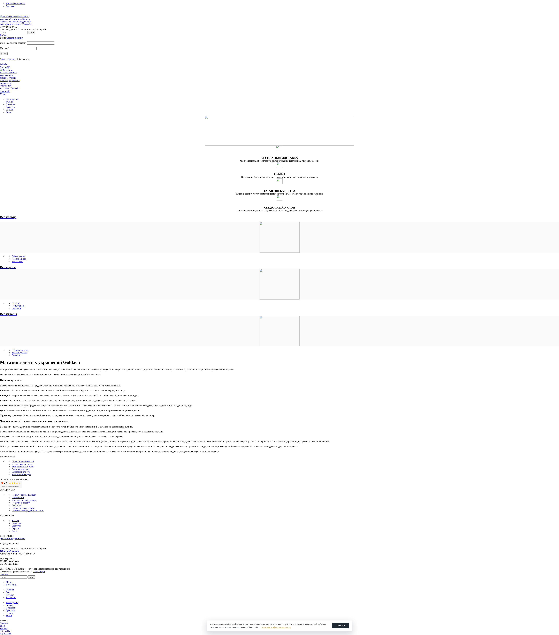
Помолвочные (19, 259)
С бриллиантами (20, 350)
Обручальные (18, 256)
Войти (3, 54)
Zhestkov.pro (39, 571)
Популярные (18, 305)
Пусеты (15, 303)
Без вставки (17, 261)
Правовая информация (23, 508)
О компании (18, 497)
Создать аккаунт (14, 38)
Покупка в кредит (21, 469)
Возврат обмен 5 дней (22, 466)
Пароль (4, 48)
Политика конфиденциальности (28, 510)
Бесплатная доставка (22, 464)
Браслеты (16, 525)
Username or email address (13, 43)
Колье (14, 531)
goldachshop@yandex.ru (12, 538)
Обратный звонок (9, 551)
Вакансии (16, 505)
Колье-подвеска (19, 352)
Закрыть (4, 574)
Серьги (15, 528)
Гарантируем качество (23, 461)
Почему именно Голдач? (24, 495)
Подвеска (16, 355)
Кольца (15, 520)
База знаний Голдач (21, 474)
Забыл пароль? (7, 59)
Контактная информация (24, 500)
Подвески (16, 523)
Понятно (341, 626)
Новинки (16, 308)
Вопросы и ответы (21, 472)
